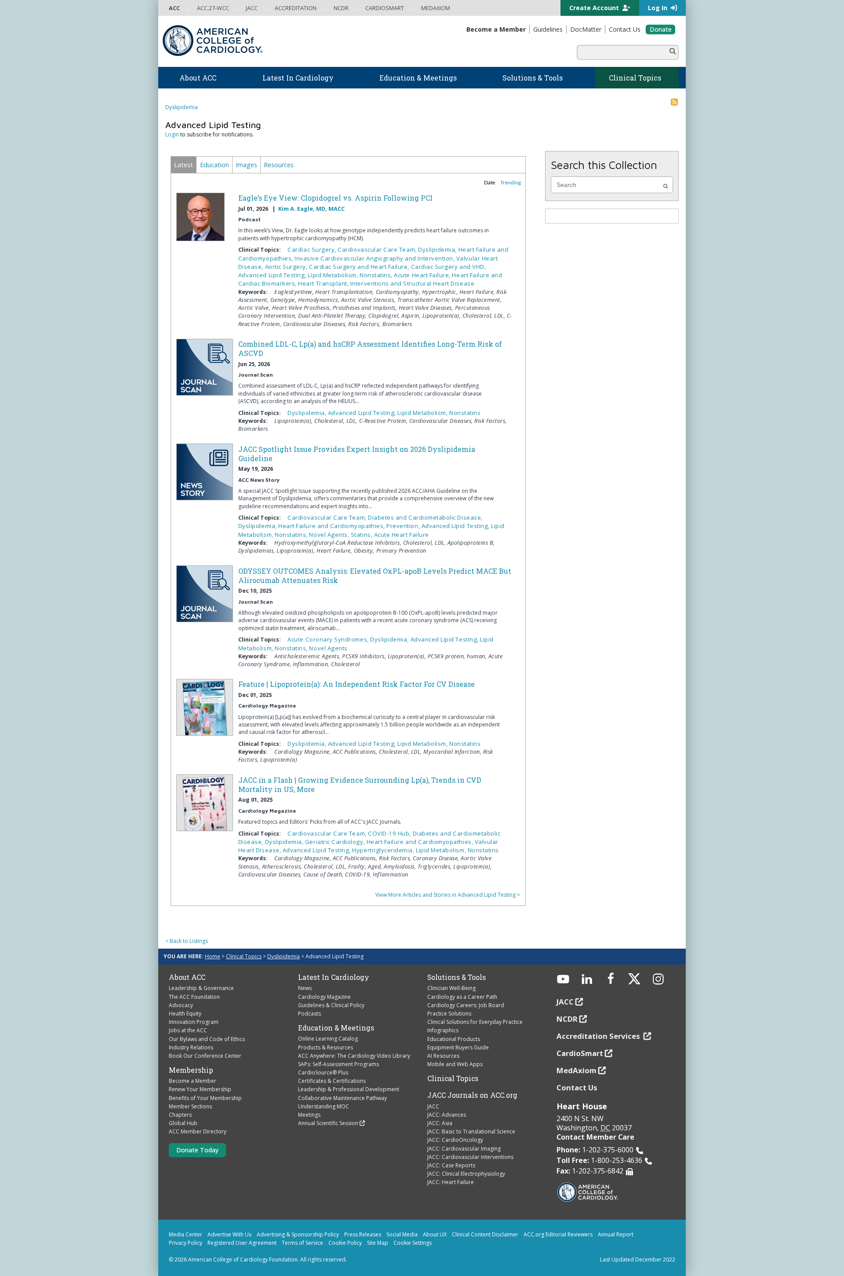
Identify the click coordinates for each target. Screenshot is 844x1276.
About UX (435, 1234)
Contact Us (577, 1087)
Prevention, (403, 526)
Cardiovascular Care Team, (378, 249)
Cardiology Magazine (324, 997)
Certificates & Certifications (332, 1081)
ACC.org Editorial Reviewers (558, 1234)
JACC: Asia (439, 1123)
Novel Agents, (329, 535)
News (305, 988)
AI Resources (443, 1056)
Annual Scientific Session (328, 1123)
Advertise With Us (229, 1234)
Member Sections (190, 1106)
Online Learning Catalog (328, 1038)
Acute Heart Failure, (423, 275)
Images (246, 165)
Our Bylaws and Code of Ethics (207, 1039)
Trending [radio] (510, 182)
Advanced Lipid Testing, (273, 275)
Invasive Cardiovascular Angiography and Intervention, (375, 258)
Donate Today (197, 1150)
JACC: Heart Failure (450, 1182)
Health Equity (185, 1013)
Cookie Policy (345, 1243)
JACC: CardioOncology (455, 1140)
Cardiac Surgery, (312, 249)
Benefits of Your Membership (205, 1098)
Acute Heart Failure (401, 535)
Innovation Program (193, 1022)
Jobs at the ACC (188, 1030)
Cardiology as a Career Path (462, 997)
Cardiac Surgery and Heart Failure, (360, 267)
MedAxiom (577, 1070)
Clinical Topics (244, 956)
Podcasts (309, 1013)
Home (212, 956)
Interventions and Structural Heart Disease (412, 283)
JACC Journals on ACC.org (472, 1095)
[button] (665, 186)
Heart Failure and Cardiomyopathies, (332, 526)
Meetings (309, 1114)
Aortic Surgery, (287, 267)
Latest (183, 165)
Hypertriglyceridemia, (384, 850)
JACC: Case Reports (451, 1165)
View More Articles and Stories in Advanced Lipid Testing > (447, 894)
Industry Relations (191, 1047)
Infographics (442, 1030)
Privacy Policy (185, 1243)
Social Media (402, 1234)
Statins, (362, 535)
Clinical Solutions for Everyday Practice (475, 1022)
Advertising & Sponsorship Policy (298, 1234)
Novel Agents (328, 648)
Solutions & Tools (456, 977)
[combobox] (610, 185)
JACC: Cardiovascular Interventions (470, 1157)
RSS (674, 102)
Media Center (185, 1234)
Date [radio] (489, 182)
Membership (191, 1070)
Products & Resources (325, 1047)
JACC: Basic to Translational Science (471, 1131)
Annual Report (615, 1234)
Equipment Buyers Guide (458, 1047)
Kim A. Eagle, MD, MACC (311, 209)
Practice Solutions (449, 1013)
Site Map (377, 1243)
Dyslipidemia (181, 107)
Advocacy (181, 1005)
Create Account (595, 8)
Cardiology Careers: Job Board (465, 1005)
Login (172, 134)
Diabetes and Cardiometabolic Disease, (425, 517)
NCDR (567, 1019)
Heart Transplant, (324, 283)
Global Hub (183, 1123)
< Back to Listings (186, 941)
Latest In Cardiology (333, 977)
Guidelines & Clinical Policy (331, 1005)
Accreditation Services (599, 1036)
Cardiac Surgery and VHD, (448, 267)
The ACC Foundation (194, 997)
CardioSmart (580, 1053)
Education (214, 165)
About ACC (187, 977)
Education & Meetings (336, 1027)
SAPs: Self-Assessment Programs (338, 1064)
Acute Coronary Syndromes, (328, 639)
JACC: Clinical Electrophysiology (466, 1173)
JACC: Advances (446, 1114)
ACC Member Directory (197, 1131)
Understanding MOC (323, 1106)
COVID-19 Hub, (390, 833)
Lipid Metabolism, (334, 275)
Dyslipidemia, (438, 249)
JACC (433, 1106)
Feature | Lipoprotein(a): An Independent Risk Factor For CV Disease (356, 684)
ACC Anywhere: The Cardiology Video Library (354, 1056)
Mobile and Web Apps (455, 1064)
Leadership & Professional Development (348, 1089)
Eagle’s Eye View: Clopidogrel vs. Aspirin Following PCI (335, 197)
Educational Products (453, 1039)
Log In (658, 8)
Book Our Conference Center (205, 1056)
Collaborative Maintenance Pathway (342, 1098)
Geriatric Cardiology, (336, 842)
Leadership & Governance (201, 988)
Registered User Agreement (241, 1243)
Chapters (180, 1114)
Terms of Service (302, 1243)
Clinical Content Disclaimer (485, 1234)
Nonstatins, (377, 275)
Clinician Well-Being (451, 988)
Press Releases (362, 1234)
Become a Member (192, 1081)
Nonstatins (464, 413)
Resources (279, 165)
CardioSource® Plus (323, 1072)
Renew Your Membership (200, 1089)
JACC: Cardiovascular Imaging (464, 1148)
